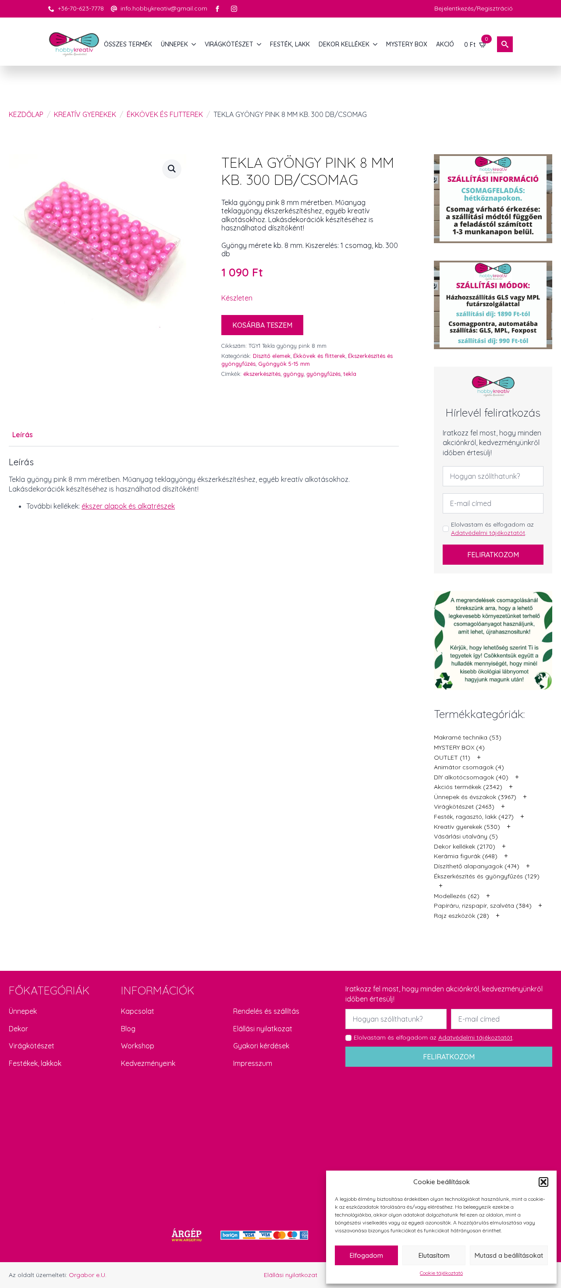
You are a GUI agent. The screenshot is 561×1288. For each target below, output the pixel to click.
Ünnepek (23, 1011)
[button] (543, 1182)
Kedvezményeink (148, 1063)
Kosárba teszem (262, 325)
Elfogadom (366, 1255)
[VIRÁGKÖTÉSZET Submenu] (259, 44)
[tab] (22, 435)
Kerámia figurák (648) (465, 856)
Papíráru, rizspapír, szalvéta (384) (483, 905)
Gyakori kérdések (261, 1045)
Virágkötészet (31, 1045)
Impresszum (252, 1063)
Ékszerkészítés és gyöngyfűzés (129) (487, 876)
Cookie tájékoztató (441, 1273)
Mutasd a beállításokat (509, 1255)
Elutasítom (434, 1255)
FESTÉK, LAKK (290, 44)
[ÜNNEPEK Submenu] (194, 44)
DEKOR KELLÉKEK (344, 44)
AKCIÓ (445, 44)
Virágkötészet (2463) (464, 806)
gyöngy (293, 373)
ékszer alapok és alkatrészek (128, 506)
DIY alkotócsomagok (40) (471, 777)
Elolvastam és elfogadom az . (492, 528)
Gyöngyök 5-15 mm (284, 363)
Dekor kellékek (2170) (464, 846)
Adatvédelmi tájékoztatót (488, 533)
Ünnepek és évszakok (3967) (475, 797)
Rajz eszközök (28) (461, 916)
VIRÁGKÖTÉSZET (229, 44)
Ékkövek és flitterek (165, 114)
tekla (349, 373)
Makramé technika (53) (467, 737)
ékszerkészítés (261, 373)
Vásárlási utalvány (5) (466, 836)
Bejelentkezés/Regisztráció (473, 8)
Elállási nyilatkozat (262, 1028)
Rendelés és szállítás (266, 1011)
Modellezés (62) (456, 896)
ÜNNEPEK (174, 44)
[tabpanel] (204, 484)
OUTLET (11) (452, 757)
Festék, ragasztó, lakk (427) (474, 817)
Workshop (137, 1045)
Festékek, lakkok (35, 1063)
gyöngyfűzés (323, 373)
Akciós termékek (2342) (468, 787)
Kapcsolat (137, 1011)
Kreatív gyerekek (85, 114)
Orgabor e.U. (88, 1275)
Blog (128, 1028)
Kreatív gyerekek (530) (467, 827)
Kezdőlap (26, 114)
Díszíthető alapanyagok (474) (476, 866)
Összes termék (128, 44)
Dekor (18, 1028)
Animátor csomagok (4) (469, 767)
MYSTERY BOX (406, 44)
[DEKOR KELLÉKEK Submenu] (375, 44)
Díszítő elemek (272, 355)
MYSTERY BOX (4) (459, 747)
